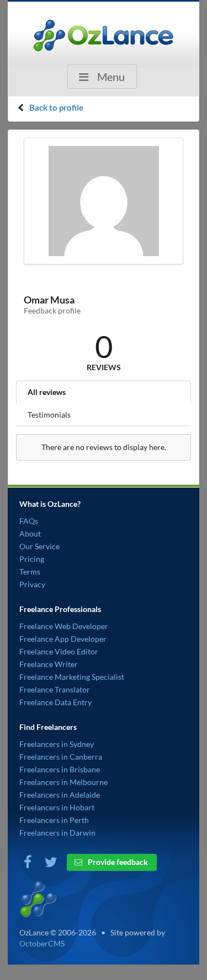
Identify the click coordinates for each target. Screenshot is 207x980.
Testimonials (49, 414)
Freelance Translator (54, 689)
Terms (29, 571)
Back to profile (56, 107)
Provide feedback (117, 862)
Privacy (32, 584)
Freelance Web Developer (63, 626)
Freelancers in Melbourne (63, 782)
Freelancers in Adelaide (59, 794)
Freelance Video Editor (58, 651)
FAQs (28, 521)
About (30, 533)
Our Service (39, 546)
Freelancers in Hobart (56, 807)
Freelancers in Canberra (60, 756)
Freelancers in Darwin (57, 832)
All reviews (47, 392)
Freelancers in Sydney (56, 744)
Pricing (31, 559)
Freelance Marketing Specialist (71, 676)
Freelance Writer (48, 664)
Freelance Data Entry (55, 702)
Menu (110, 76)
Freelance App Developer (63, 638)
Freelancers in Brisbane (59, 769)
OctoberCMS (42, 943)
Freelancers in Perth (54, 820)
